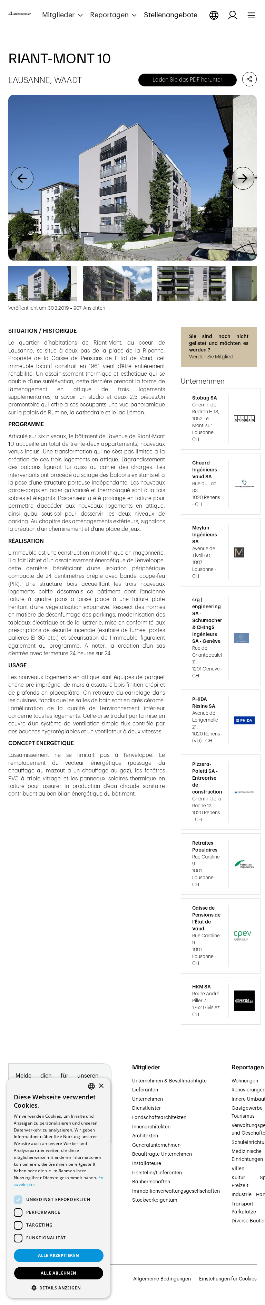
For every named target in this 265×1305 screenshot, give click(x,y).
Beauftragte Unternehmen (162, 1154)
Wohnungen (245, 1081)
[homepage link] (19, 14)
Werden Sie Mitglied (211, 357)
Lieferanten (145, 1090)
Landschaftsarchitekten (159, 1117)
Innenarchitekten (151, 1127)
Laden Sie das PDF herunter (188, 80)
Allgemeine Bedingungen (162, 1279)
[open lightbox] (132, 178)
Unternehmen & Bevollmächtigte (169, 1081)
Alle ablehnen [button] (58, 1273)
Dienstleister (146, 1108)
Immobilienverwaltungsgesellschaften (176, 1191)
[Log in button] (232, 15)
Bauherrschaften (151, 1182)
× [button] (101, 1086)
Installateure (146, 1163)
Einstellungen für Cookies (228, 1279)
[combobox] (91, 1086)
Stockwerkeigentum (154, 1200)
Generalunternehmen (156, 1145)
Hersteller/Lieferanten (157, 1173)
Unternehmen (147, 1099)
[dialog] (58, 1188)
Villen (238, 1168)
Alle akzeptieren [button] (58, 1255)
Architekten (145, 1136)
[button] (63, 15)
